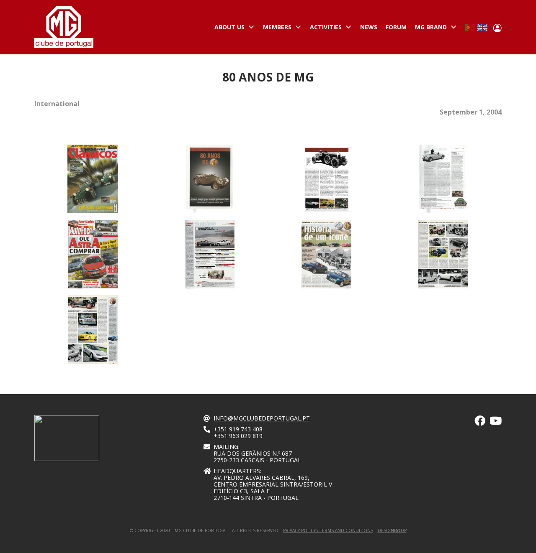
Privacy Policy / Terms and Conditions (328, 530)
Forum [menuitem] (396, 27)
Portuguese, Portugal (470, 27)
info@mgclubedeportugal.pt (262, 418)
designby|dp (392, 530)
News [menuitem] (368, 27)
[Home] (63, 27)
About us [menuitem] (227, 29)
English (482, 27)
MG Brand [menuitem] (429, 29)
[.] (479, 422)
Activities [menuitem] (324, 29)
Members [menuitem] (275, 29)
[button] (443, 330)
